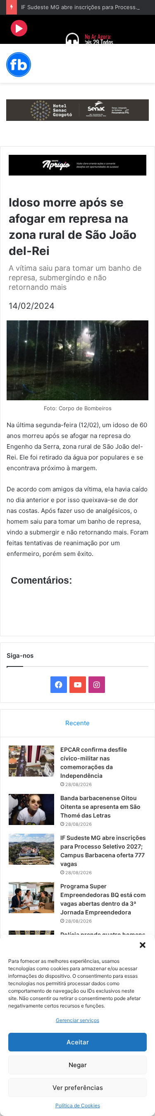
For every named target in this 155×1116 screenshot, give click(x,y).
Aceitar (78, 1042)
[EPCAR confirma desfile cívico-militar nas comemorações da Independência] (31, 761)
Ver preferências (77, 1088)
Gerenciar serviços (77, 1020)
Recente (77, 723)
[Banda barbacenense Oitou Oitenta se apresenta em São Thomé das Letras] (31, 809)
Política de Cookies (77, 1105)
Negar (78, 1065)
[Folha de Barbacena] (18, 64)
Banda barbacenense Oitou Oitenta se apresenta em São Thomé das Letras (100, 806)
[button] (142, 945)
